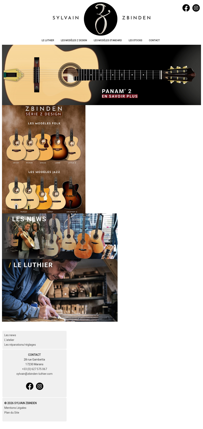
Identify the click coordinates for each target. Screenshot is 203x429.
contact (154, 40)
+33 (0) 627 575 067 (34, 369)
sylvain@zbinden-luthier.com (34, 373)
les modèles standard (108, 40)
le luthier (48, 40)
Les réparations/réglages (20, 344)
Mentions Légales (15, 407)
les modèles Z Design (74, 40)
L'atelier (9, 339)
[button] (194, 420)
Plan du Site (11, 412)
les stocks (135, 40)
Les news (10, 335)
